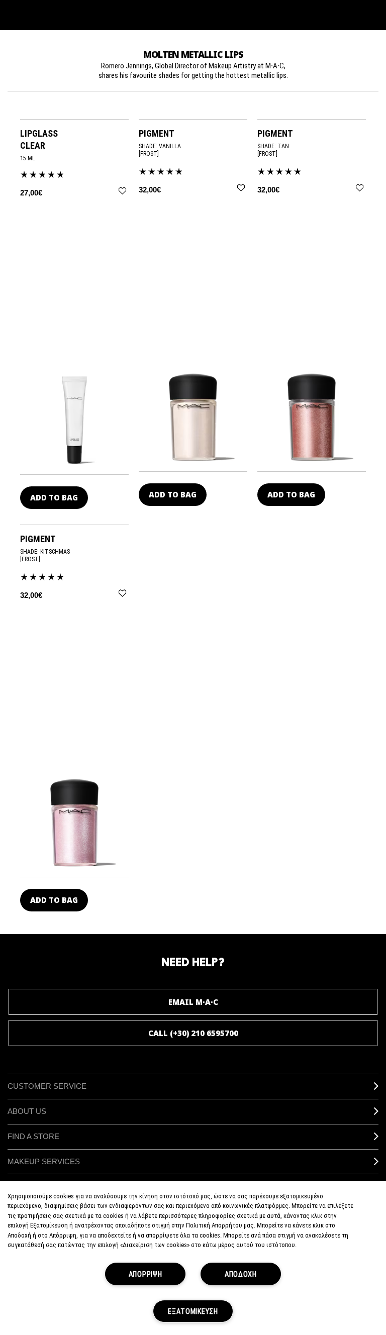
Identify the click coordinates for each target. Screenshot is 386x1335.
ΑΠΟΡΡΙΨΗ (145, 1274)
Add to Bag (54, 497)
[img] (74, 419)
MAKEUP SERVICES (44, 1161)
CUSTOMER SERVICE (47, 1086)
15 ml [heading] (27, 158)
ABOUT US (27, 1111)
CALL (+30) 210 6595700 (193, 1033)
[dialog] (74, 139)
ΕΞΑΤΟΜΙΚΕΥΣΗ (193, 1311)
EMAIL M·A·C (193, 1002)
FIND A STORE (33, 1136)
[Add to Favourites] (122, 190)
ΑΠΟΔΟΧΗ (241, 1274)
